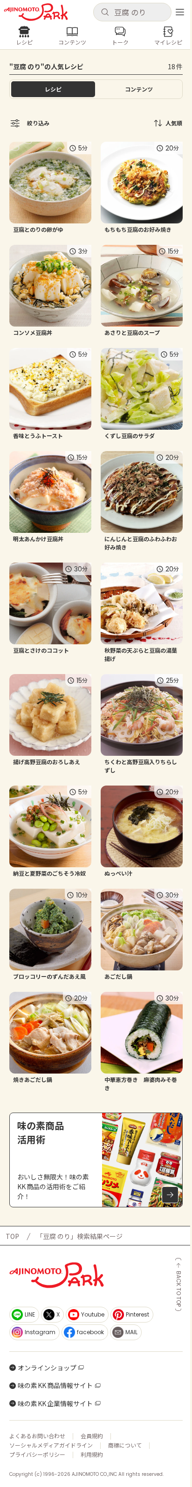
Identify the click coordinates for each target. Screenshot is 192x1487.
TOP (12, 1236)
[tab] (139, 89)
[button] (132, 12)
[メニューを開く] (179, 12)
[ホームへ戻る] (36, 12)
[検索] (104, 12)
